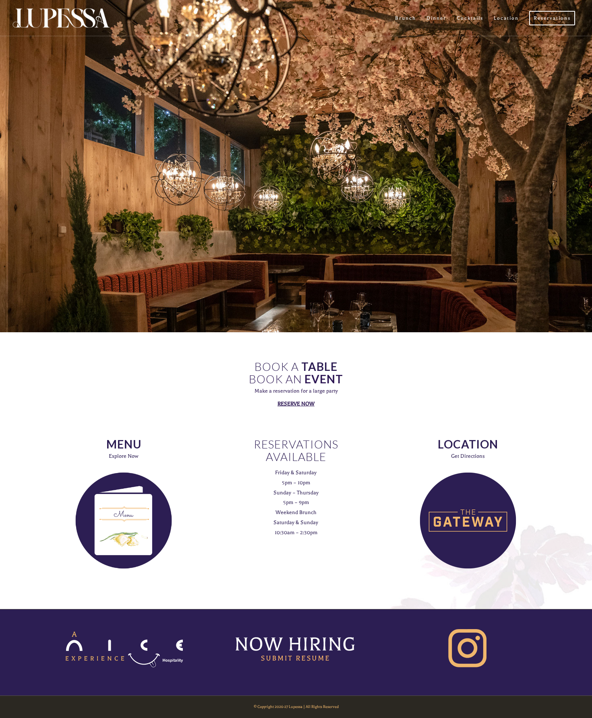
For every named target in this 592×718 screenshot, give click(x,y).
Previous (7, 166)
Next (585, 166)
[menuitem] (405, 18)
